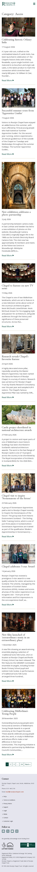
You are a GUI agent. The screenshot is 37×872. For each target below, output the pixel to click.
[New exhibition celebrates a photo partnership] (18, 185)
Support (6, 807)
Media (5, 814)
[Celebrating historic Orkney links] (18, 27)
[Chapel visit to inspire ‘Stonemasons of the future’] (18, 483)
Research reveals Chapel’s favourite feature (15, 358)
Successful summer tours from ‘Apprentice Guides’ (18, 112)
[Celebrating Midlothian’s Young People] (18, 698)
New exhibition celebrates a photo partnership (16, 213)
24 (22, 764)
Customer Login (8, 821)
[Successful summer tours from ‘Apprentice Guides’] (18, 98)
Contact (6, 817)
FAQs (5, 796)
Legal (5, 810)
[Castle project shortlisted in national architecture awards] (18, 414)
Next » (27, 764)
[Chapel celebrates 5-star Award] (18, 554)
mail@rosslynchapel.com (15, 792)
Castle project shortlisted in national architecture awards (17, 429)
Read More (7, 80)
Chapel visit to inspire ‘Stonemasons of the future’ (16, 497)
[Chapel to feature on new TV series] (18, 273)
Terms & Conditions (9, 800)
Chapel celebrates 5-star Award (18, 566)
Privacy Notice (8, 803)
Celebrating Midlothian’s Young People (15, 712)
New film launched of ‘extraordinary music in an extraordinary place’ (16, 638)
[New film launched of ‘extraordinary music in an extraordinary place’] (18, 622)
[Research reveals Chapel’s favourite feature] (18, 344)
